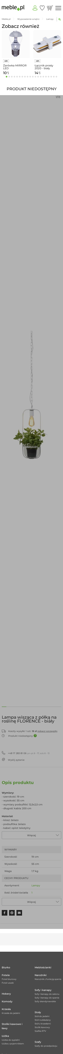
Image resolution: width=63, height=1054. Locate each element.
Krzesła (6, 1009)
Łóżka (5, 1036)
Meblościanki (43, 967)
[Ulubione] (42, 8)
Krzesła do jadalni (11, 1013)
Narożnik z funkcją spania (48, 979)
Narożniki (41, 975)
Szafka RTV (40, 1031)
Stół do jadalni (42, 1016)
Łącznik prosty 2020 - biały (44, 67)
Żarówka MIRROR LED (15, 67)
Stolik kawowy (42, 1027)
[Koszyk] (50, 8)
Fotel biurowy (9, 979)
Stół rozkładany (43, 1020)
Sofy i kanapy (43, 990)
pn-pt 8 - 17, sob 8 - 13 (29, 753)
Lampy (35, 885)
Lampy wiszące (41, 899)
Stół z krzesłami (43, 1023)
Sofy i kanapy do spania (47, 997)
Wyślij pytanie (16, 759)
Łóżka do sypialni (11, 1040)
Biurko (6, 967)
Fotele (6, 975)
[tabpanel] (16, 53)
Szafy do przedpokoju (46, 1046)
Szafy (38, 1041)
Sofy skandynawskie (45, 1001)
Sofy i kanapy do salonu (47, 994)
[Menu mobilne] (58, 8)
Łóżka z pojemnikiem (13, 1043)
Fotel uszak (8, 982)
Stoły (38, 1012)
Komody (7, 1001)
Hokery (6, 993)
